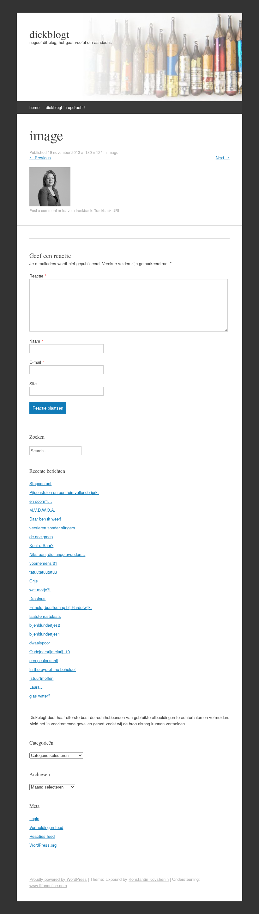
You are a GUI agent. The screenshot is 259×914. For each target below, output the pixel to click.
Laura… (36, 687)
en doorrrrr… (40, 501)
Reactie (37, 276)
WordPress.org (43, 845)
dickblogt (49, 33)
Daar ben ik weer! (45, 519)
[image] (49, 205)
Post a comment (43, 210)
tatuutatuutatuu (43, 572)
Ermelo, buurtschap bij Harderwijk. (60, 607)
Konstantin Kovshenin (149, 879)
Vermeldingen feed (46, 827)
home (34, 107)
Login (34, 818)
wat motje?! (40, 590)
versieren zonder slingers (52, 528)
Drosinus (37, 598)
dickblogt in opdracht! (65, 107)
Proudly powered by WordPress (58, 879)
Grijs (33, 581)
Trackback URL (107, 210)
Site (33, 384)
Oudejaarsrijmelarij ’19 (49, 652)
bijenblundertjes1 (44, 634)
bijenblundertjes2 (44, 625)
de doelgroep (41, 536)
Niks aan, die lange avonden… (57, 554)
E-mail (36, 362)
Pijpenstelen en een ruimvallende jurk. (64, 492)
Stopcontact (40, 483)
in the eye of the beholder (52, 669)
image (113, 152)
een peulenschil (43, 660)
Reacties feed (42, 836)
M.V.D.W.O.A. (42, 510)
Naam (36, 341)
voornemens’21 (43, 563)
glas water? (39, 696)
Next (223, 158)
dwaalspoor (39, 643)
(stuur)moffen (41, 678)
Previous (40, 158)
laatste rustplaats (45, 616)
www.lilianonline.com (48, 885)
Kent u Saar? (41, 545)
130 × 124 (94, 152)
